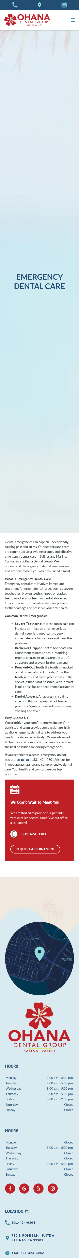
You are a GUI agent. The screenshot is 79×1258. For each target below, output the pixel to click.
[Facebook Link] (10, 1188)
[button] (64, 5)
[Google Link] (24, 1188)
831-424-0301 (33, 834)
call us (24, 759)
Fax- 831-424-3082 (28, 1253)
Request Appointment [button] (35, 849)
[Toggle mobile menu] (73, 20)
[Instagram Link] (53, 1188)
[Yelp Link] (38, 1188)
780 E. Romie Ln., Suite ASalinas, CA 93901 (33, 1238)
